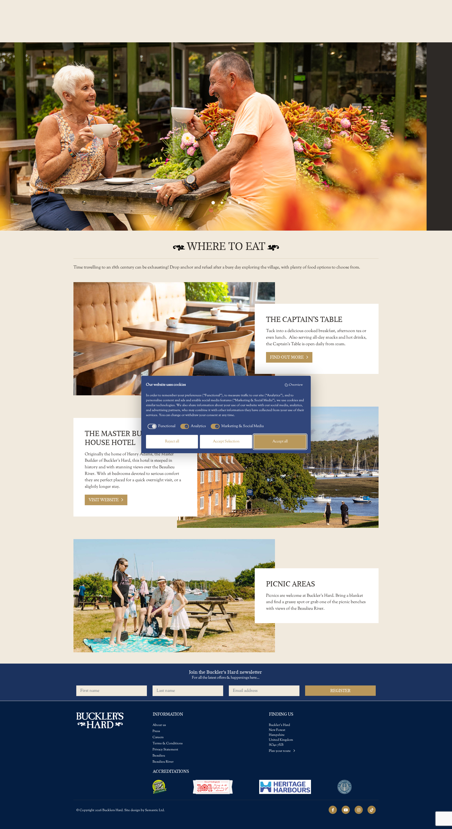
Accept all (280, 441)
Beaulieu (159, 755)
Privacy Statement (165, 749)
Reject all (172, 441)
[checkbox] (160, 426)
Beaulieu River (163, 762)
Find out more (287, 357)
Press (156, 731)
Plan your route (280, 751)
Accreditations (171, 771)
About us (159, 725)
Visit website (104, 499)
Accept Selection (226, 441)
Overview (296, 385)
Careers (158, 737)
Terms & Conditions (168, 743)
